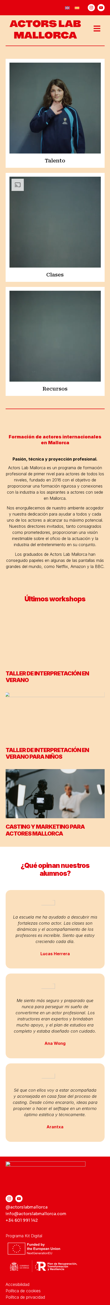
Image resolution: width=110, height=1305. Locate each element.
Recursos (55, 389)
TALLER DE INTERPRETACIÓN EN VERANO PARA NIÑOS (47, 753)
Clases (55, 275)
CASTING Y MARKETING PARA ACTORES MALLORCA (45, 830)
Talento (55, 161)
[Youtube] (101, 7)
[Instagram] (91, 7)
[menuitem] (67, 7)
